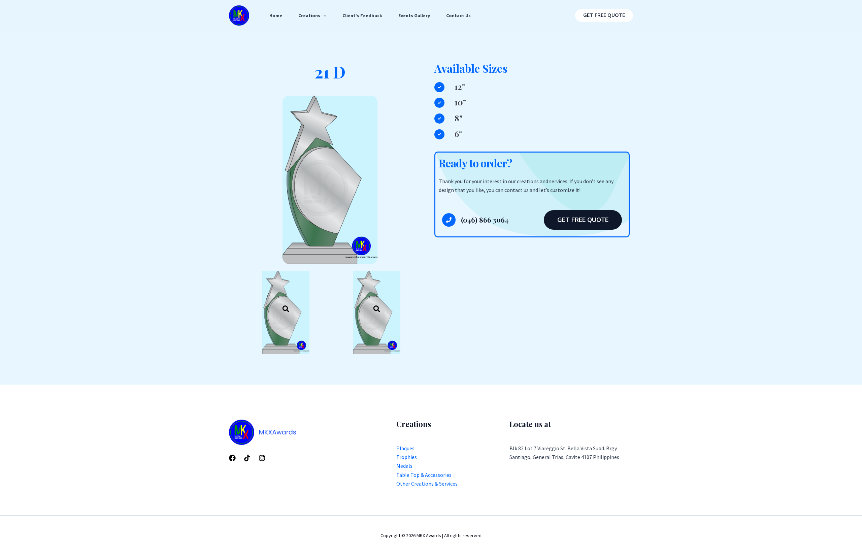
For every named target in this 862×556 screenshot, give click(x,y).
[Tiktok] (247, 458)
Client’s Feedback (362, 15)
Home (275, 15)
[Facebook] (232, 458)
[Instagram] (262, 458)
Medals (404, 465)
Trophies (406, 457)
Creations (309, 15)
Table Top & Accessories (424, 474)
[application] (323, 15)
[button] (604, 15)
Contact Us (458, 15)
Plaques (405, 448)
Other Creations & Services (427, 483)
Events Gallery (414, 15)
